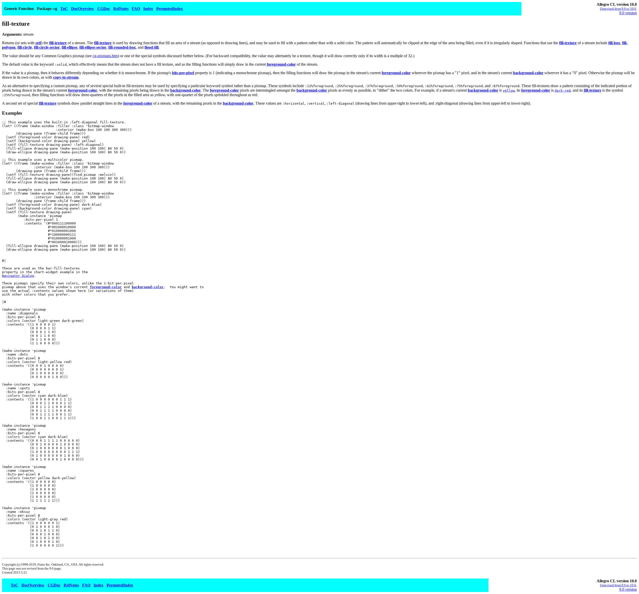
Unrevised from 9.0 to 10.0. (618, 8)
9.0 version (628, 13)
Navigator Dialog (18, 276)
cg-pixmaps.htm (105, 56)
